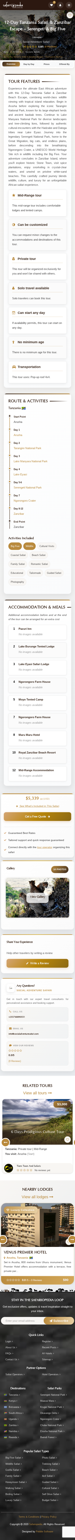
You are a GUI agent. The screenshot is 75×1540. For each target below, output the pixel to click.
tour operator (44, 847)
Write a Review (39, 963)
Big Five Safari (13, 1457)
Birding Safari (12, 1494)
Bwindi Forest (47, 1437)
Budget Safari (49, 1500)
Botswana (14, 1407)
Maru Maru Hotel (29, 734)
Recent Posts (49, 1347)
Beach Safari (49, 1470)
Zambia (13, 1425)
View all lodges (35, 1197)
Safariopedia (35, 1524)
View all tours (35, 1093)
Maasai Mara (47, 1400)
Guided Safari (49, 1482)
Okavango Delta (48, 1413)
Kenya (12, 1400)
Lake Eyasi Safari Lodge (34, 664)
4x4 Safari (47, 1476)
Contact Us (11, 1359)
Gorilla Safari (12, 1470)
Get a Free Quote (35, 816)
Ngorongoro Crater (25, 500)
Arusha (18, 435)
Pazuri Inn (25, 628)
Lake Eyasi (20, 474)
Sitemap (46, 1359)
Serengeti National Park (28, 487)
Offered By (64, 64)
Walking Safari (13, 1488)
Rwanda (13, 1437)
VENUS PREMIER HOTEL (25, 1252)
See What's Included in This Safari (39, 806)
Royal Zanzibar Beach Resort (37, 752)
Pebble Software (44, 1531)
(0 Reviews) (51, 46)
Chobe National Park (51, 1425)
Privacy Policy (49, 1516)
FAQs (8, 1353)
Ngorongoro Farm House (34, 681)
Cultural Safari (49, 1488)
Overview (11, 64)
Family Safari (12, 1476)
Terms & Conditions (29, 1516)
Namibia (13, 1431)
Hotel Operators (50, 1374)
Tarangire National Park (27, 448)
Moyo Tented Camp (31, 699)
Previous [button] (5, 1142)
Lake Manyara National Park (31, 461)
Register (46, 1341)
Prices (47, 64)
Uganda (13, 1419)
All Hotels (47, 1353)
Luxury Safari (12, 1500)
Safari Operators (14, 1374)
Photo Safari (48, 1457)
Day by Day (28, 64)
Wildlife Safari (12, 1464)
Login (8, 1341)
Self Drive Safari (50, 1494)
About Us (10, 1347)
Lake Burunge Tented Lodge (36, 646)
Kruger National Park (51, 1407)
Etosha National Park (51, 1431)
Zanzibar (19, 513)
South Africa (15, 1413)
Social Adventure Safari (36, 41)
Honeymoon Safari (15, 1482)
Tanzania (13, 1394)
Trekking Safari (50, 1464)
